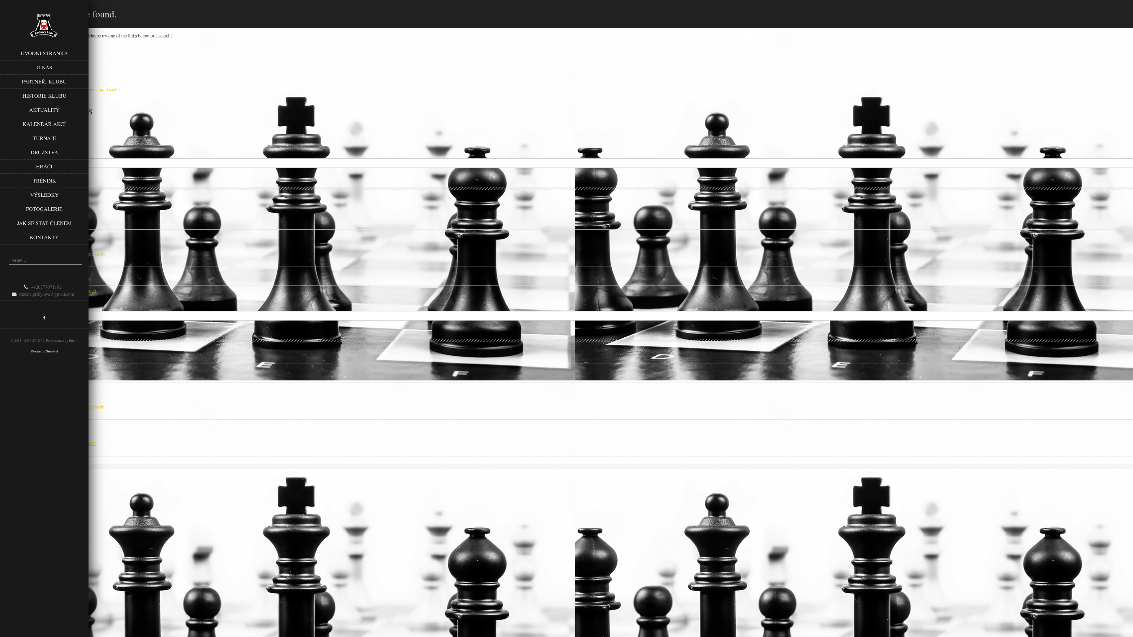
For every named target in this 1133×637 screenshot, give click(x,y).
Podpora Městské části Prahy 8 (28, 198)
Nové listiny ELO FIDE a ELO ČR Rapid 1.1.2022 (48, 291)
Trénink (44, 180)
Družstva (44, 152)
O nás (44, 67)
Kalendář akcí (44, 123)
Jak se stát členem (44, 222)
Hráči (44, 166)
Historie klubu (44, 95)
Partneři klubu (44, 81)
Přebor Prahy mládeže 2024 (26, 235)
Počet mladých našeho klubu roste (31, 272)
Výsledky (44, 194)
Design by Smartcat (44, 351)
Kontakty (44, 237)
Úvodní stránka (44, 53)
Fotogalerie (44, 208)
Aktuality (44, 109)
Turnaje (44, 138)
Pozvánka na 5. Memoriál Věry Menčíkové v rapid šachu (53, 254)
